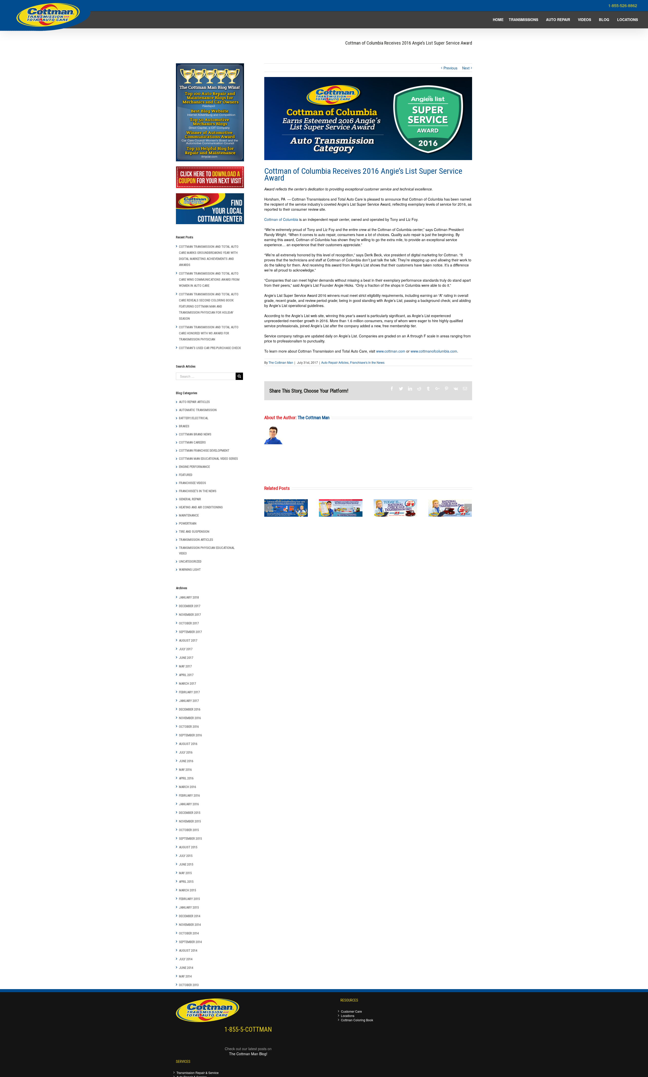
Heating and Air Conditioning (201, 507)
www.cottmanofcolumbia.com (434, 351)
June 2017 (186, 658)
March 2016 (187, 787)
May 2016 (185, 770)
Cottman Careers (192, 442)
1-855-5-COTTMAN (248, 1029)
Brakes (184, 426)
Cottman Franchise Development (204, 450)
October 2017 (189, 623)
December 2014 (189, 916)
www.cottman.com (390, 351)
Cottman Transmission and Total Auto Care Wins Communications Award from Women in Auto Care (209, 279)
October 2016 (189, 726)
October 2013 (189, 985)
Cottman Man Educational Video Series (208, 458)
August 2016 (188, 744)
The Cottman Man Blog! (248, 1053)
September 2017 (190, 632)
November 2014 (190, 925)
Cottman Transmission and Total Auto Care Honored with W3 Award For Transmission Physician (208, 333)
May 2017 (185, 666)
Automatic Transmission (198, 410)
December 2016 (189, 709)
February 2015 (189, 899)
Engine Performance (194, 467)
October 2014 (189, 933)
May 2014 (185, 976)
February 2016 (189, 795)
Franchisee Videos (192, 483)
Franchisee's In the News (367, 362)
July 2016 (185, 752)
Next (466, 67)
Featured (185, 475)
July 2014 (185, 959)
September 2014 (190, 942)
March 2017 (187, 683)
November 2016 (190, 718)
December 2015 (189, 813)
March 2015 (187, 890)
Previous (450, 67)
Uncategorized (190, 561)
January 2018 (189, 597)
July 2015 (185, 856)
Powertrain (187, 523)
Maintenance (189, 515)
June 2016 (186, 761)
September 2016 (190, 735)
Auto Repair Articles (335, 362)
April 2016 (186, 778)
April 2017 (186, 675)
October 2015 (189, 830)
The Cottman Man (281, 362)
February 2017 (189, 692)
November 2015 (190, 821)
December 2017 (189, 606)
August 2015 (188, 847)
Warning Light (190, 569)
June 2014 (186, 968)
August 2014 (188, 950)
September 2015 (190, 838)
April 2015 (186, 881)
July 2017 (185, 649)
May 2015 (185, 873)
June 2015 (186, 864)
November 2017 (190, 615)
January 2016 (189, 804)
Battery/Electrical (193, 418)
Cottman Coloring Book (357, 1020)
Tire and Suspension (194, 531)
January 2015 (189, 907)
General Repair (190, 499)
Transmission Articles (196, 540)
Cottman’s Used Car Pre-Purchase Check (210, 348)
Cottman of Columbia (281, 219)
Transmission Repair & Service (197, 1072)
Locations (347, 1015)
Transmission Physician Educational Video (207, 550)
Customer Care (351, 1011)
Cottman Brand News (195, 434)
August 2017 (188, 640)
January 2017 (189, 701)
